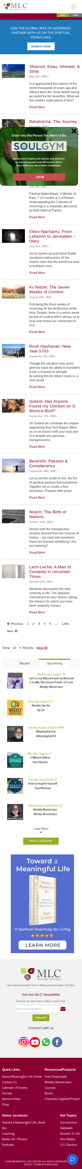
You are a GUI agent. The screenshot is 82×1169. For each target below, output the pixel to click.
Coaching (8, 1133)
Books (49, 1093)
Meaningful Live (46, 731)
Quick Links (11, 1069)
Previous (16, 623)
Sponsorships (11, 1099)
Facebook (57, 1043)
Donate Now (41, 46)
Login (75, 15)
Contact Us (9, 1082)
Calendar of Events (14, 1088)
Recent (25, 663)
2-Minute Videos (40, 757)
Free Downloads (56, 1076)
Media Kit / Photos (14, 1139)
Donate (7, 1093)
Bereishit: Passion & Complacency (48, 463)
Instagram (24, 1043)
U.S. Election (68, 1145)
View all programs (41, 841)
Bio (4, 1128)
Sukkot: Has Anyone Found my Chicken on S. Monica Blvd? (52, 406)
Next (11, 631)
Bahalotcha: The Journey (53, 121)
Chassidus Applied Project (62, 1099)
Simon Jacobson (15, 1115)
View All (41, 648)
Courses (50, 1088)
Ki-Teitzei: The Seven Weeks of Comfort (49, 289)
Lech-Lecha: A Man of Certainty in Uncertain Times (50, 572)
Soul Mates (67, 1139)
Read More (37, 107)
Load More (41, 828)
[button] (72, 1159)
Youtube (35, 1043)
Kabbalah (66, 1128)
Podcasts (8, 1145)
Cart (63, 15)
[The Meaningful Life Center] (15, 6)
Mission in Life (70, 1133)
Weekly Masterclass (45, 809)
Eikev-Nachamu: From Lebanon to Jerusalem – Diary (52, 236)
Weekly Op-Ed (41, 705)
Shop (5, 1104)
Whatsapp (46, 1043)
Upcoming (54, 663)
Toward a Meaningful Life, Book (23, 1122)
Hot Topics (68, 1115)
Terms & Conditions (46, 1164)
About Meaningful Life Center (22, 1076)
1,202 (65, 623)
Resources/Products (60, 1069)
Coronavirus (68, 1122)
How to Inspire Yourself (42, 783)
